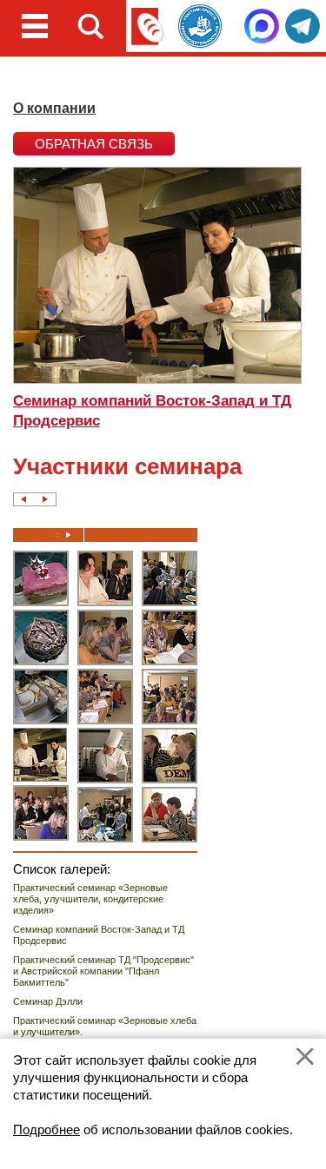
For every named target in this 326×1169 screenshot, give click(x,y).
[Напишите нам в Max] (261, 26)
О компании (54, 108)
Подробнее (46, 1129)
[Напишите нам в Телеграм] (302, 26)
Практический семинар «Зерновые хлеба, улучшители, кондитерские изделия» (90, 898)
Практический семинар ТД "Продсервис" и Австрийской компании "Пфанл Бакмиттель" (103, 970)
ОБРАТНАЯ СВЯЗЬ (94, 143)
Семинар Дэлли (48, 1001)
